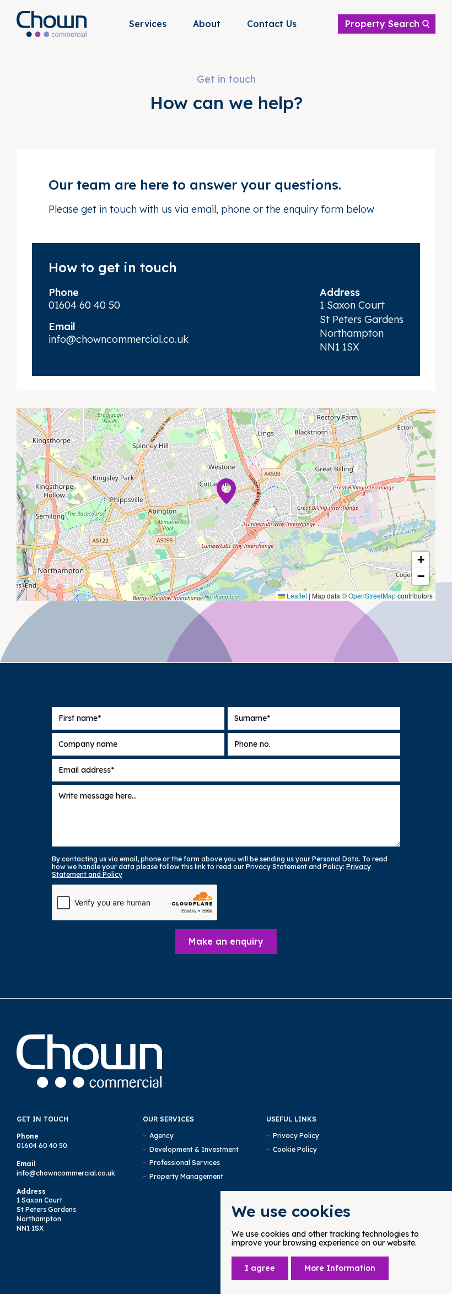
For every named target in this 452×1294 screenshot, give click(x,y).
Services (147, 23)
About (206, 23)
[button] (226, 491)
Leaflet (296, 595)
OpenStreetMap (372, 595)
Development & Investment (194, 1149)
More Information (339, 1268)
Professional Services (184, 1163)
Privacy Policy (296, 1136)
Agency (161, 1136)
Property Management (186, 1176)
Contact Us (272, 23)
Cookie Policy (295, 1149)
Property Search (382, 23)
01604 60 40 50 (84, 305)
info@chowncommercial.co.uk (119, 339)
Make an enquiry (226, 941)
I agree (260, 1268)
